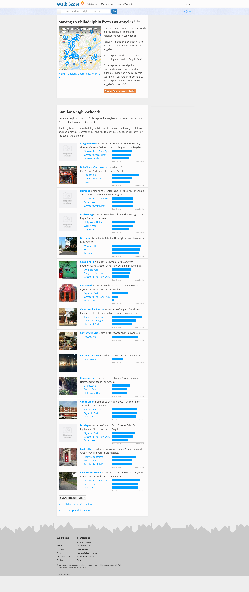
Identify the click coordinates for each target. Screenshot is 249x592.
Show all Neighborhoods (72, 498)
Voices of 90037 (92, 409)
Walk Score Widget (84, 542)
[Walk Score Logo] (70, 3)
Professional (84, 538)
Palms (87, 182)
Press (59, 553)
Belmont (85, 191)
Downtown (90, 337)
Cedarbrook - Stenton (92, 309)
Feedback (60, 560)
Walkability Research (85, 557)
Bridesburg (86, 214)
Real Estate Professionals (87, 553)
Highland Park (91, 324)
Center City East (89, 333)
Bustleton (86, 238)
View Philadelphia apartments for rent (79, 73)
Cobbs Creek (87, 401)
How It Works (62, 549)
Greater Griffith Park (95, 206)
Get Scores (92, 4)
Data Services (82, 549)
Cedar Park (86, 285)
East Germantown (90, 472)
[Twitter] (58, 542)
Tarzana (88, 253)
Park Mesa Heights (94, 320)
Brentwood (90, 385)
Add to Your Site (125, 4)
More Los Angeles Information (75, 510)
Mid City (88, 416)
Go (114, 11)
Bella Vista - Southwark (93, 167)
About (59, 546)
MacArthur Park (92, 178)
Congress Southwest (95, 273)
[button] (59, 11)
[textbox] (85, 11)
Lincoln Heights (92, 158)
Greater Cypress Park (95, 155)
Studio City (90, 389)
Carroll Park (87, 262)
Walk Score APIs (83, 546)
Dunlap (84, 425)
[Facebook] (63, 542)
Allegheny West (89, 143)
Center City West (89, 355)
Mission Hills (91, 246)
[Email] (67, 542)
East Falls (85, 449)
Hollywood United (93, 222)
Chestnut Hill (87, 378)
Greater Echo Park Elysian (98, 151)
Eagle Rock (90, 229)
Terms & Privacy (63, 557)
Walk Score (63, 538)
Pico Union (90, 175)
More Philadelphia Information (75, 504)
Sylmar (88, 249)
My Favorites (107, 4)
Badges (80, 560)
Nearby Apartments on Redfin (120, 91)
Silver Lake (89, 202)
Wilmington (90, 226)
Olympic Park (91, 269)
